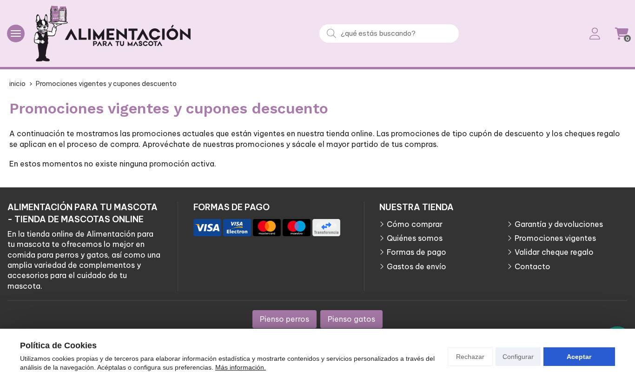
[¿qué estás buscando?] (389, 33)
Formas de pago (416, 252)
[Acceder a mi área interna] (594, 33)
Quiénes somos (415, 238)
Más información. (240, 367)
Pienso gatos (351, 319)
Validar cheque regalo (554, 252)
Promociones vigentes (555, 238)
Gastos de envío (416, 266)
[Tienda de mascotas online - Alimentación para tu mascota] (112, 33)
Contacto (532, 266)
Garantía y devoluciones (559, 224)
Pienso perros (284, 319)
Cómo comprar (415, 224)
